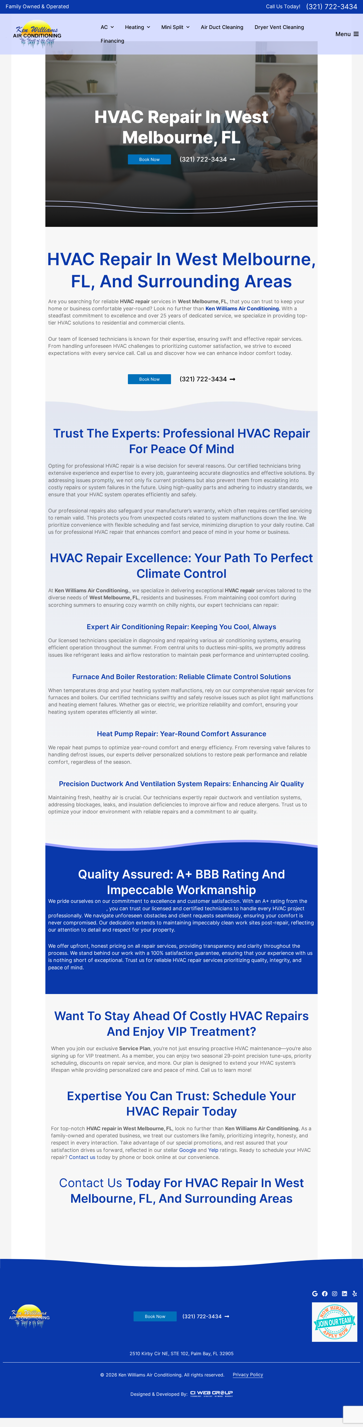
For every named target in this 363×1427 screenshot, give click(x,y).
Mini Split (172, 27)
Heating (134, 27)
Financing (112, 41)
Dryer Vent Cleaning (279, 27)
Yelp (213, 1150)
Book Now (149, 159)
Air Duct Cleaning (222, 27)
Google (187, 1150)
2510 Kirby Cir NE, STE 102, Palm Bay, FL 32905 (182, 1353)
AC (104, 27)
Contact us (82, 1157)
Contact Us (92, 1182)
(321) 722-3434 (331, 7)
